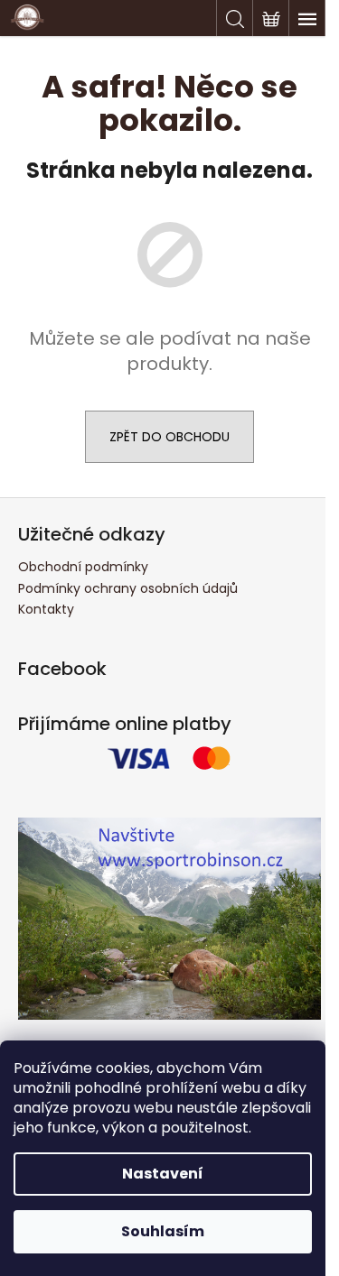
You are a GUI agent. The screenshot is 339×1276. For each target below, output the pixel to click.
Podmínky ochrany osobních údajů (128, 588)
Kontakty (46, 609)
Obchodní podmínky (83, 567)
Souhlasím (162, 1231)
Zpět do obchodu (169, 437)
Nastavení (162, 1173)
